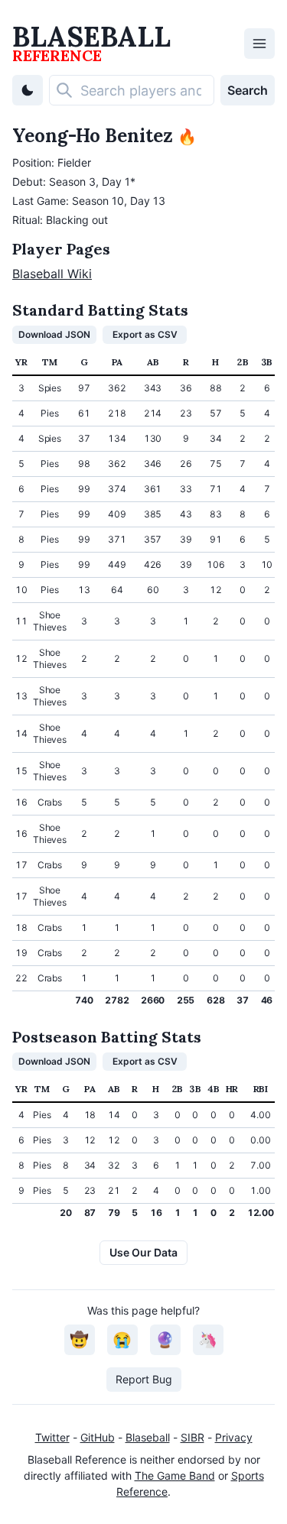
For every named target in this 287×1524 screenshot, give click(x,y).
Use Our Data (143, 1252)
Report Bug (144, 1379)
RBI (260, 1088)
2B (242, 362)
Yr (21, 362)
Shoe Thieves (49, 621)
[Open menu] (259, 43)
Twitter (52, 1437)
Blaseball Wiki (52, 273)
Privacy (234, 1437)
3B (266, 362)
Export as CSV (145, 334)
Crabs (50, 802)
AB (152, 362)
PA (117, 362)
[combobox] (131, 90)
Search (247, 90)
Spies (49, 388)
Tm (49, 362)
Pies (49, 413)
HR (232, 1088)
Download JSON (54, 334)
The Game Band (175, 1475)
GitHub (97, 1437)
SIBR (192, 1437)
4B (213, 1088)
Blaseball (148, 1437)
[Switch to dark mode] (27, 90)
